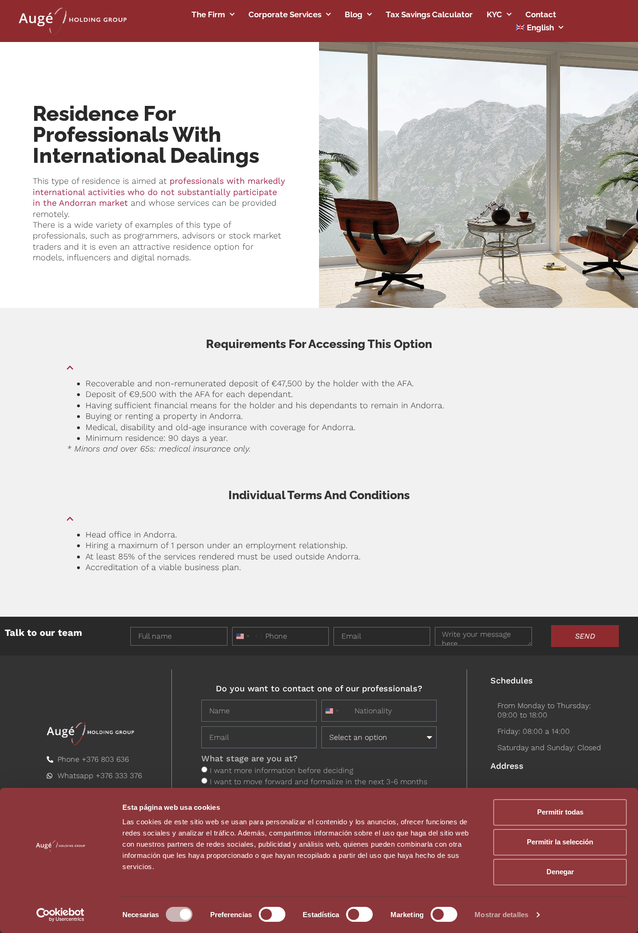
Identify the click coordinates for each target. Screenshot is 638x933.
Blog (353, 14)
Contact (540, 14)
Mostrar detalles (501, 915)
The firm (208, 14)
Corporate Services (284, 14)
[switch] (272, 914)
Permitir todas (560, 812)
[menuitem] (539, 27)
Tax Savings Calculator (429, 14)
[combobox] (247, 636)
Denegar (560, 872)
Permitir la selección (560, 842)
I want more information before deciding (281, 770)
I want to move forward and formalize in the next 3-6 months (318, 781)
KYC (494, 14)
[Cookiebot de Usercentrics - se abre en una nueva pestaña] (60, 915)
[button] (319, 364)
